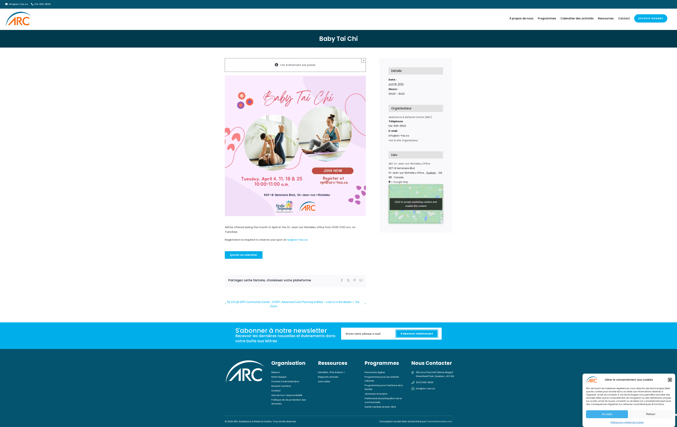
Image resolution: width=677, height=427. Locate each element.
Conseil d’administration (285, 381)
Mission (275, 372)
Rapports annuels (328, 377)
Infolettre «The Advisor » (331, 372)
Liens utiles (324, 381)
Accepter (607, 414)
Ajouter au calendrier (243, 254)
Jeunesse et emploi (376, 393)
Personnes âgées (375, 372)
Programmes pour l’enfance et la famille (384, 387)
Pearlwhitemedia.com (439, 421)
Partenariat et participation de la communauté (383, 400)
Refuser (650, 414)
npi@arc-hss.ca (297, 240)
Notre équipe (278, 377)
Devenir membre (281, 386)
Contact (275, 390)
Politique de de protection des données (288, 401)
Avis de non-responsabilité (286, 395)
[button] (670, 380)
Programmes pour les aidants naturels (382, 378)
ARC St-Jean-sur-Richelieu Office (409, 163)
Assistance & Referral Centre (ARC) (410, 117)
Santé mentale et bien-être (380, 407)
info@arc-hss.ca (18, 4)
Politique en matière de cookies (627, 422)
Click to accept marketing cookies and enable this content (416, 203)
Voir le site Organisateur (403, 140)
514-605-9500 (42, 4)
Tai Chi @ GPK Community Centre (248, 302)
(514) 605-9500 (424, 382)
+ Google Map (399, 182)
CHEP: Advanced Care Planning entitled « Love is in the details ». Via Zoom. (314, 304)
